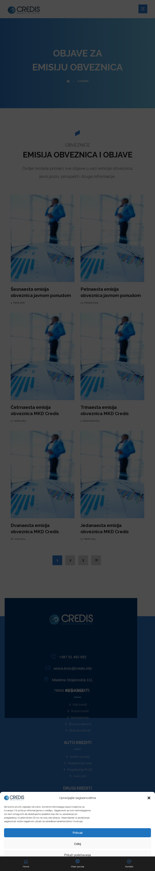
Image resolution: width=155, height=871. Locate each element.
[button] (149, 798)
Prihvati (78, 832)
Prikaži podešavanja (77, 855)
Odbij (77, 844)
